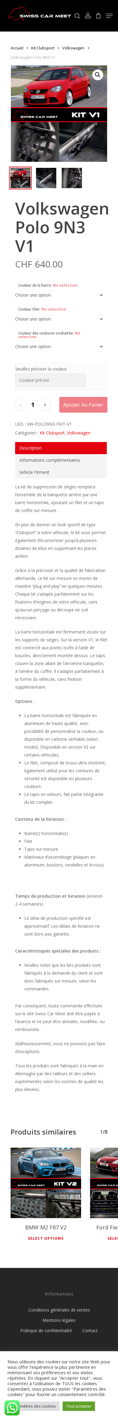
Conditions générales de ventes (59, 1310)
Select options (46, 1238)
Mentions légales (59, 1320)
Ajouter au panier (83, 404)
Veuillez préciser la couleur (41, 369)
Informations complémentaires (49, 460)
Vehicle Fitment (34, 472)
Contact (90, 1330)
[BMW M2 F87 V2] (46, 1183)
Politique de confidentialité (46, 1330)
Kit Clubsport (42, 48)
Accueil (17, 48)
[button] (97, 74)
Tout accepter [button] (78, 1406)
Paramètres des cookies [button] (33, 1406)
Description (30, 448)
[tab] (61, 448)
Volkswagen (73, 48)
